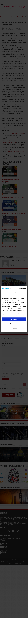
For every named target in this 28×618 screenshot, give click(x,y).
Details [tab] (14, 293)
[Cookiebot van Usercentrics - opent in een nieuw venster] (19, 289)
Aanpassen (13, 323)
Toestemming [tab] (5, 293)
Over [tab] (23, 293)
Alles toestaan (14, 319)
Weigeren (14, 328)
